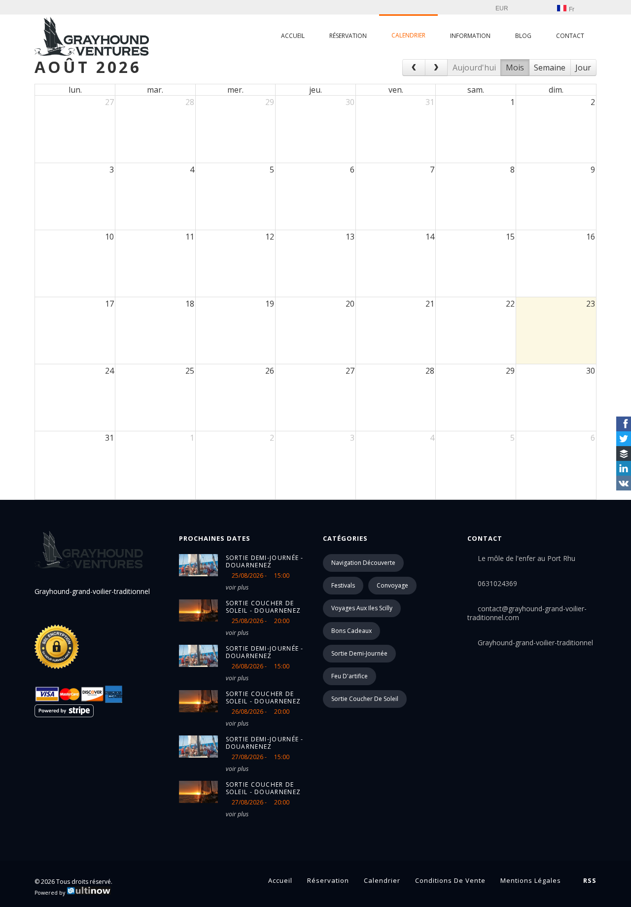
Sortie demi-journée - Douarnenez (265, 561)
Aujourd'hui (474, 67)
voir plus (237, 587)
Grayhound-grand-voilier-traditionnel (535, 642)
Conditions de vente (450, 880)
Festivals (343, 585)
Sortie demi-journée (359, 653)
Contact (570, 36)
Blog (523, 36)
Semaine (549, 67)
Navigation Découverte (363, 562)
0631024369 (497, 583)
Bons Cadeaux (351, 631)
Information (470, 36)
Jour (583, 67)
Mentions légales (530, 880)
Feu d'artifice (349, 676)
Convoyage (392, 585)
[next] (436, 67)
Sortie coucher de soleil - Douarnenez (263, 606)
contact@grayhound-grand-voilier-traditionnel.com (527, 613)
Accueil (293, 36)
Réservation (348, 36)
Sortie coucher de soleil (364, 699)
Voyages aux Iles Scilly (361, 608)
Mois (515, 67)
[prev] (413, 67)
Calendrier (408, 35)
